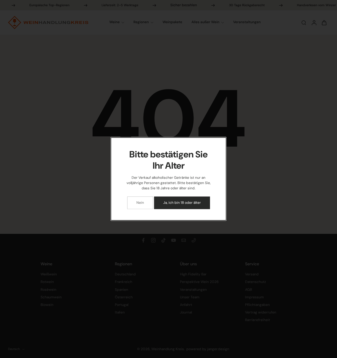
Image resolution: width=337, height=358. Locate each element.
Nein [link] (140, 203)
